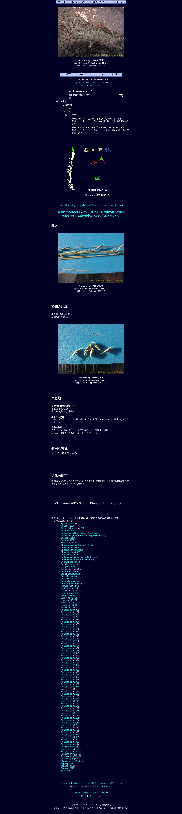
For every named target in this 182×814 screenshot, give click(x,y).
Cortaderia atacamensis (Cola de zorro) (79, 557)
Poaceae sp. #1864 (70, 660)
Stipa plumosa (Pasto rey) (73, 761)
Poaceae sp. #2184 (70, 720)
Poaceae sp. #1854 (70, 653)
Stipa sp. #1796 (68, 766)
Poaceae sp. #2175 (70, 703)
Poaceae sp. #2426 (70, 727)
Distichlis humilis (69, 576)
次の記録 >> (96, 786)
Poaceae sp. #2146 (70, 701)
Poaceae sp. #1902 (70, 684)
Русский (105, 83)
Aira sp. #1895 (67, 526)
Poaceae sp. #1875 (70, 675)
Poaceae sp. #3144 (70, 744)
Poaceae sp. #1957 (70, 687)
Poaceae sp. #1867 (70, 665)
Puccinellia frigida (69, 759)
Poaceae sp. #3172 (70, 749)
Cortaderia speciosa (70, 562)
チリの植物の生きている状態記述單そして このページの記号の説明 (91, 205)
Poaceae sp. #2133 (70, 694)
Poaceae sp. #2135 (70, 696)
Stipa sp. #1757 (68, 763)
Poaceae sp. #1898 (70, 682)
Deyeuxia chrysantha (71, 569)
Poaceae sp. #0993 (70, 610)
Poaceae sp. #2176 (70, 706)
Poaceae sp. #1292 (70, 615)
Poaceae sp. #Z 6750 (71, 754)
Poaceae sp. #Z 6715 (71, 751)
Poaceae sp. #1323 (70, 619)
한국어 (83, 85)
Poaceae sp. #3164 (70, 747)
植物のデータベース (81, 783)
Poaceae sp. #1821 (70, 648)
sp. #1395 (65, 771)
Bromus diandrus (69, 542)
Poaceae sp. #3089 (70, 742)
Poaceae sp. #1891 (70, 679)
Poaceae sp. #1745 (70, 634)
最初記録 (73, 786)
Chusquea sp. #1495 (70, 552)
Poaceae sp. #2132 (70, 691)
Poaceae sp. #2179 (70, 713)
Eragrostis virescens (70, 581)
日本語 (91, 85)
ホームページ (65, 783)
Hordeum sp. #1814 (70, 593)
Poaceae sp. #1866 (70, 663)
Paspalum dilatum (69, 607)
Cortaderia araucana (70, 554)
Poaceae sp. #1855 (70, 655)
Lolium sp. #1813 (69, 598)
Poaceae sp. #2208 (70, 725)
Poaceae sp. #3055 (70, 739)
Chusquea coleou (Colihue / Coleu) (77, 545)
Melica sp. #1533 (69, 605)
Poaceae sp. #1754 (70, 646)
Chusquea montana (70, 547)
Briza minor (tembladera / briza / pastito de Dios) (83, 535)
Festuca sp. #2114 (69, 588)
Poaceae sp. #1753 (70, 643)
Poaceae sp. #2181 (70, 718)
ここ (109, 503)
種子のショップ (116, 783)
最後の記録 (108, 786)
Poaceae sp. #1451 (70, 629)
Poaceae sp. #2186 (70, 723)
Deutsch (95, 83)
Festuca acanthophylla (71, 583)
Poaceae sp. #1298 (70, 617)
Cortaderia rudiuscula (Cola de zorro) (78, 559)
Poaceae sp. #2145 (70, 699)
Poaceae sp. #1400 (70, 627)
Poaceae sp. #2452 (70, 730)
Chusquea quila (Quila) (72, 550)
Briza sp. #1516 (68, 538)
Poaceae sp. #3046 (70, 735)
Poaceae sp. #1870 (70, 672)
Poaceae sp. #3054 (70, 737)
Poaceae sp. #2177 (70, 708)
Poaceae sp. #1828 (70, 651)
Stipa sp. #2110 (68, 768)
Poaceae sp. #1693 (70, 631)
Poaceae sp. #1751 (70, 641)
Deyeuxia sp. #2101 (70, 571)
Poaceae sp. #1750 (70, 639)
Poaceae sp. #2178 (70, 711)
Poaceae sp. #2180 (70, 715)
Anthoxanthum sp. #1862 (72, 528)
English (77, 83)
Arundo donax (67, 530)
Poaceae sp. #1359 (70, 624)
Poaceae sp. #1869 (70, 670)
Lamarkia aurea (68, 595)
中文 (99, 85)
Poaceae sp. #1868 (70, 667)
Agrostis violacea (69, 523)
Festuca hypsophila (70, 586)
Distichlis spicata (69, 578)
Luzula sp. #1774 (69, 600)
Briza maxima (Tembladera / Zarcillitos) (79, 533)
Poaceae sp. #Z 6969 (71, 756)
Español (86, 83)
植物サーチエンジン (99, 783)
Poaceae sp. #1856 (70, 658)
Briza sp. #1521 (68, 540)
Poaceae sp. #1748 (70, 636)
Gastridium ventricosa (71, 590)
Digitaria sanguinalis (70, 574)
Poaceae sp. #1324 (70, 622)
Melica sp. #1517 (69, 602)
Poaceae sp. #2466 (70, 732)
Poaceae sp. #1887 (70, 677)
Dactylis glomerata (69, 564)
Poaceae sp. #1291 (70, 612)
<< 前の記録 (84, 786)
